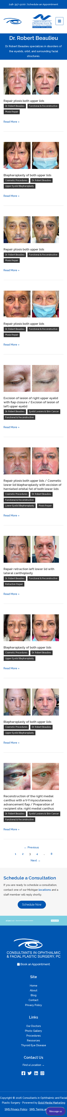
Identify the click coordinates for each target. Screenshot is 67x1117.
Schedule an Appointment (42, 4)
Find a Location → (33, 1064)
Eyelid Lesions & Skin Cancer (44, 411)
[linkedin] (36, 1073)
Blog (33, 995)
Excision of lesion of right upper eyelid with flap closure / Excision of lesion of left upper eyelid (31, 402)
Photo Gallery (33, 1030)
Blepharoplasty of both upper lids (27, 175)
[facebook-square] (24, 1073)
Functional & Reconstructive (43, 106)
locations (45, 889)
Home (33, 985)
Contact (33, 1000)
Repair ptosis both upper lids (24, 101)
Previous (31, 847)
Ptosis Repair (11, 111)
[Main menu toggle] (59, 21)
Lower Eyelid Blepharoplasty (19, 505)
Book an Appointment (35, 964)
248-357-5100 (17, 4)
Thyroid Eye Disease (33, 1045)
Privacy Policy (33, 1005)
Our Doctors (33, 1025)
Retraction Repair (14, 584)
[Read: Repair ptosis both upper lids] (31, 80)
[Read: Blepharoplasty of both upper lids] (31, 155)
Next (36, 860)
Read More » (11, 122)
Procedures (33, 1035)
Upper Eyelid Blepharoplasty (19, 186)
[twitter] (30, 1073)
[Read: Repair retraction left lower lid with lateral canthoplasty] (31, 549)
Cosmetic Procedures (16, 180)
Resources (33, 1040)
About (33, 990)
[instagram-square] (43, 1073)
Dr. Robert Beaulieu (14, 106)
